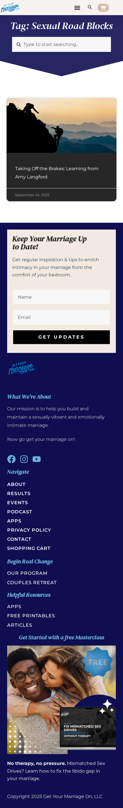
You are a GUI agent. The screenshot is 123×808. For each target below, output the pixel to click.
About (16, 484)
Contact (19, 539)
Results (19, 493)
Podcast (19, 511)
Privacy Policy (29, 530)
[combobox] (61, 44)
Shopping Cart (29, 548)
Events (17, 502)
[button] (77, 7)
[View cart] (103, 8)
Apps (14, 521)
